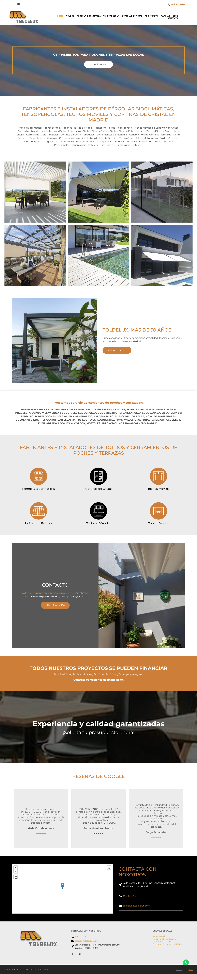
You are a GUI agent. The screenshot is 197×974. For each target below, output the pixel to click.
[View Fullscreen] (15, 877)
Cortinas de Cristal (98, 488)
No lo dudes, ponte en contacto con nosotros (47, 593)
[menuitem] (60, 16)
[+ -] (62, 889)
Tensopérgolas (158, 523)
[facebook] (12, 4)
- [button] (15, 871)
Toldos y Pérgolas (98, 523)
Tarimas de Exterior (38, 523)
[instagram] (18, 4)
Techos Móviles (158, 488)
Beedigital (189, 970)
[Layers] (109, 867)
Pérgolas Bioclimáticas (38, 488)
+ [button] (15, 867)
